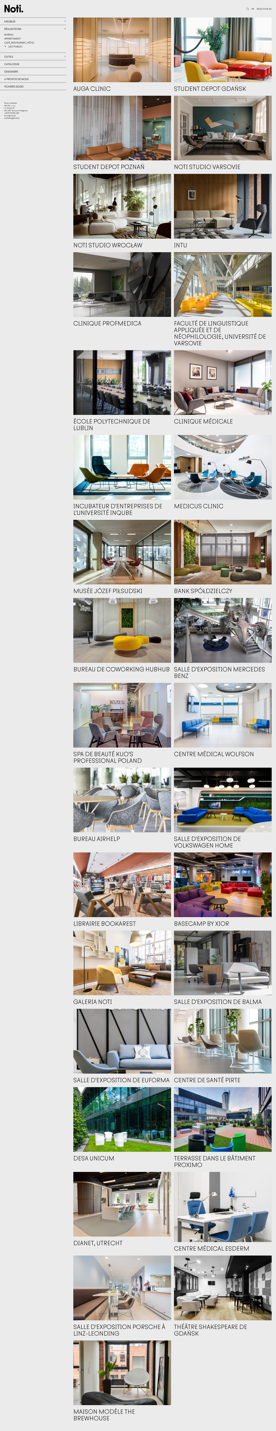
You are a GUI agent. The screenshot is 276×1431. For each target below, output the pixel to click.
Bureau (9, 34)
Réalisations (12, 28)
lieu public (15, 46)
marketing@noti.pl (11, 118)
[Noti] (13, 9)
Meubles (9, 21)
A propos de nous (16, 79)
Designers (11, 71)
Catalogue (11, 64)
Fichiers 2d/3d (14, 86)
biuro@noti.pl (10, 115)
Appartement (12, 38)
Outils (8, 56)
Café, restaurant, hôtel (19, 42)
